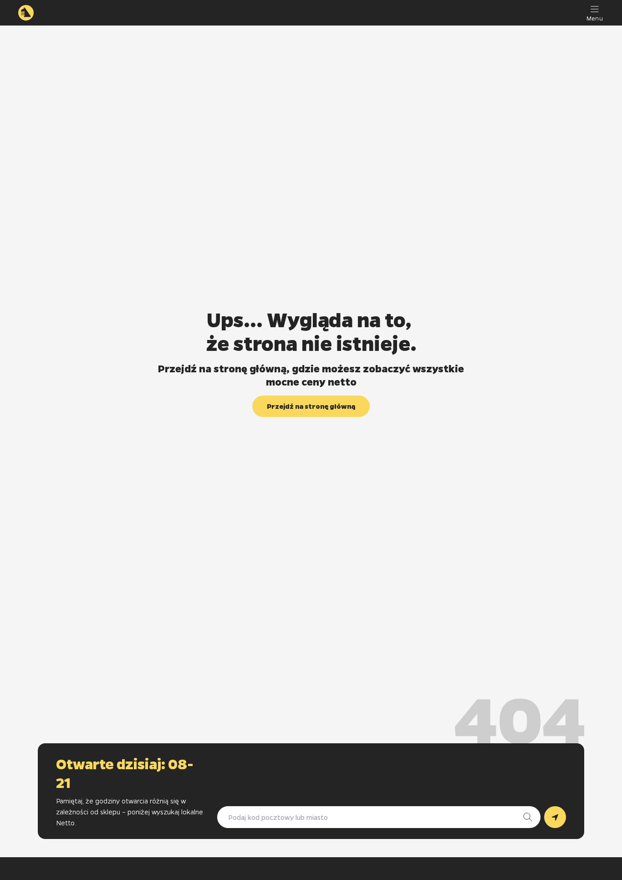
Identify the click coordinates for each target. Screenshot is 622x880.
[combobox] (369, 817)
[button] (311, 406)
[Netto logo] (26, 13)
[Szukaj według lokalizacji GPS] (555, 817)
